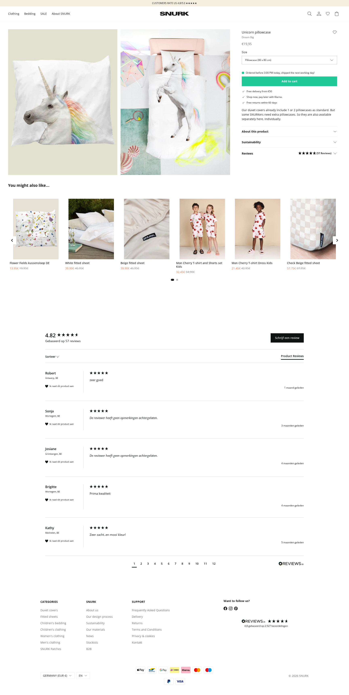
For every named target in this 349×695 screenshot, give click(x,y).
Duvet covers (49, 610)
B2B (88, 649)
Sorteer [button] (50, 356)
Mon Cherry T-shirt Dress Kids (252, 263)
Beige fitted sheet (132, 263)
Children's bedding (53, 623)
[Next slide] (337, 240)
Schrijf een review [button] (287, 338)
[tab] (172, 280)
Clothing (13, 14)
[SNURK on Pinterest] (236, 608)
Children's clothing (53, 629)
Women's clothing (52, 636)
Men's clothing (50, 642)
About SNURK (61, 14)
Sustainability (95, 623)
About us (92, 610)
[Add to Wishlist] (334, 32)
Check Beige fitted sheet (303, 263)
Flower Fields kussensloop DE (29, 263)
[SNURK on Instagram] (230, 608)
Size (244, 52)
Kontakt (137, 642)
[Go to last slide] (12, 240)
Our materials (95, 629)
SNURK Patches (50, 649)
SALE (43, 14)
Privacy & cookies (143, 636)
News (90, 636)
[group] (66, 335)
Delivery (137, 617)
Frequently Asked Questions (151, 610)
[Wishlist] (328, 13)
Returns (137, 623)
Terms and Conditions (147, 629)
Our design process (99, 617)
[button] (314, 153)
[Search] (309, 13)
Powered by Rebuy (174, 285)
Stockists (92, 642)
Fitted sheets (49, 617)
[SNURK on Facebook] (225, 608)
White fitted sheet (77, 263)
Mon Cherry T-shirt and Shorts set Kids (199, 265)
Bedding (30, 14)
